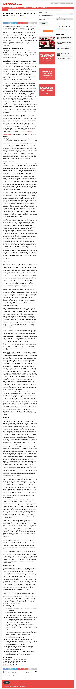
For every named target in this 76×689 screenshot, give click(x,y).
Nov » (66, 30)
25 (64, 26)
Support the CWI (35, 7)
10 (62, 23)
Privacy (70, 3)
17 (62, 24)
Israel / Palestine (27, 18)
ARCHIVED (6, 682)
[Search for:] (67, 9)
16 (59, 24)
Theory (53, 3)
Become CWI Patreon (48, 31)
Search (57, 12)
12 (66, 23)
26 (66, 26)
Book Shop (59, 3)
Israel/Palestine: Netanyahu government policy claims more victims (65, 48)
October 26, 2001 (7, 18)
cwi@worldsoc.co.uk (8, 665)
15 (57, 24)
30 (59, 28)
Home (4, 7)
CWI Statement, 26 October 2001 (17, 18)
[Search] (71, 14)
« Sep (63, 30)
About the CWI (26, 7)
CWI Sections (44, 7)
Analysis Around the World (14, 7)
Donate (64, 3)
